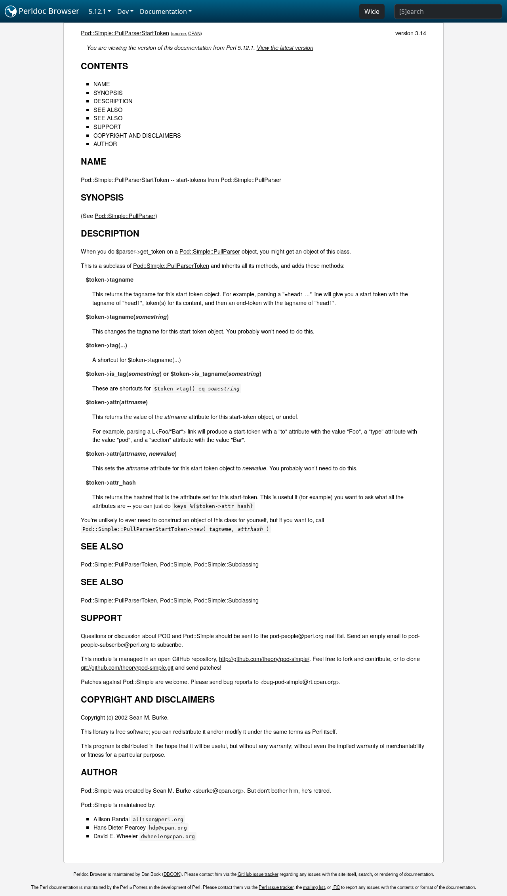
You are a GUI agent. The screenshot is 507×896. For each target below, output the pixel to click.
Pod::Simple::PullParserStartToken (125, 32)
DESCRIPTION (112, 101)
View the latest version (285, 47)
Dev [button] (123, 11)
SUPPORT (107, 126)
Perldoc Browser (48, 11)
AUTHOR (105, 143)
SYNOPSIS (108, 92)
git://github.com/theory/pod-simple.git (127, 667)
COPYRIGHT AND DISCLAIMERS (137, 135)
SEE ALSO (107, 109)
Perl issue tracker (276, 887)
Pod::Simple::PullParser (125, 215)
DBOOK (172, 874)
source (179, 33)
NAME (101, 84)
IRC (336, 887)
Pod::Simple (175, 564)
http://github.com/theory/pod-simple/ (264, 658)
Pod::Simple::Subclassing (226, 564)
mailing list (314, 887)
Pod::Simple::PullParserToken (171, 265)
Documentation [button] (163, 11)
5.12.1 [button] (97, 11)
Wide (371, 11)
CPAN (194, 33)
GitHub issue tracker (258, 874)
